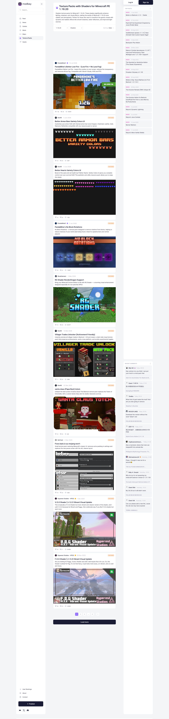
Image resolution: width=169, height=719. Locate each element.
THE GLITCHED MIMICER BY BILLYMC (135, 466)
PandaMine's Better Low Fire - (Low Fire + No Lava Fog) (78, 67)
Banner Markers (131, 125)
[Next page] (97, 614)
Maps (24, 34)
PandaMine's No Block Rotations (68, 227)
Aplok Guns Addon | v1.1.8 (135, 436)
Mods (24, 30)
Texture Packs (27, 38)
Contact (25, 697)
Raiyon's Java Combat (133, 117)
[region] (31, 364)
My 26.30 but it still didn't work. (136, 490)
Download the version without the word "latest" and (136, 415)
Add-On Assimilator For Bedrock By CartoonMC (138, 377)
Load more (85, 622)
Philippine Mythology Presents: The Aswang (138, 451)
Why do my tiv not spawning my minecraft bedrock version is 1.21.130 (138, 476)
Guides (24, 26)
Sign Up (146, 2)
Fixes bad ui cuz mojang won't (67, 444)
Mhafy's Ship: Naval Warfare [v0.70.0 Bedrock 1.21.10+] (138, 81)
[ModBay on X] (23, 710)
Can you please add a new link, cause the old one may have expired (138, 504)
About (24, 693)
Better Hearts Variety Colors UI (68, 170)
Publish (32, 704)
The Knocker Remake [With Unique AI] (138, 90)
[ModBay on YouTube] (20, 710)
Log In (130, 2)
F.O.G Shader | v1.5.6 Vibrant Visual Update (73, 559)
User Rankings (27, 689)
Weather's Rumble (132, 405)
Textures (111, 63)
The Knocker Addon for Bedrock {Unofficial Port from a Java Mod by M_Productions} (137, 100)
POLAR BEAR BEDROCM (134, 421)
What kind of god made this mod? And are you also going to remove (138, 400)
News (24, 22)
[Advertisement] (84, 46)
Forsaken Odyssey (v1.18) (134, 72)
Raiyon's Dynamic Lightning (134, 109)
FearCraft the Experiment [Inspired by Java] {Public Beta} (138, 24)
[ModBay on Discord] (27, 710)
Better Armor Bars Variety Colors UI (70, 121)
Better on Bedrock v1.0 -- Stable (136, 15)
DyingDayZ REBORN (132, 390)
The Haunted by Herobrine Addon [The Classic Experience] (136, 63)
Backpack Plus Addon (133, 42)
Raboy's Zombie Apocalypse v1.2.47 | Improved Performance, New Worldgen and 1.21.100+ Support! (138, 52)
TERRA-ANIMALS (131, 510)
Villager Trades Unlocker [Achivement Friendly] (75, 334)
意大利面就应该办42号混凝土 (135, 386)
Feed (24, 18)
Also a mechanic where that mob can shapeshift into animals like (137, 445)
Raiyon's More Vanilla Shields (135, 132)
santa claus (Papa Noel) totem (67, 389)
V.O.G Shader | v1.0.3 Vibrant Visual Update (73, 502)
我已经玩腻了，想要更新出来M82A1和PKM (138, 430)
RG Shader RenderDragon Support (69, 280)
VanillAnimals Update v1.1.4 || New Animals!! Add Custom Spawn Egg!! (137, 34)
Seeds (24, 42)
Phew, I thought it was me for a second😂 (136, 461)
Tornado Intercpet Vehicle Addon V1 (138, 481)
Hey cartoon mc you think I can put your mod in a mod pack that (137, 372)
